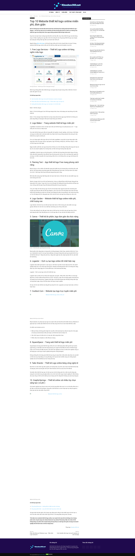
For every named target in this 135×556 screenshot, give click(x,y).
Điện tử (58, 12)
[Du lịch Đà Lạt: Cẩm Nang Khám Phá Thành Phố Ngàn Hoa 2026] (85, 23)
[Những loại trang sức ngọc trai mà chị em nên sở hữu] (85, 86)
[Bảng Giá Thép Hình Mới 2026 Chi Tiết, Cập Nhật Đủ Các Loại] (85, 52)
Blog (84, 12)
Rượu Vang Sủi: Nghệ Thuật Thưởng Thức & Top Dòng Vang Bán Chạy (97, 37)
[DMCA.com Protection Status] (49, 554)
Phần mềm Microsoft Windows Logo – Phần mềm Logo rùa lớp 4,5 (47, 101)
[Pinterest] (91, 547)
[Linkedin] (87, 547)
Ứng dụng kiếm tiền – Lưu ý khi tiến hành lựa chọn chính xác (46, 509)
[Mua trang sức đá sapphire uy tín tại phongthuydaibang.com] (85, 93)
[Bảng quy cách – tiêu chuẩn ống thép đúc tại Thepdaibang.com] (85, 107)
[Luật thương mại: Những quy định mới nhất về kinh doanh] (85, 120)
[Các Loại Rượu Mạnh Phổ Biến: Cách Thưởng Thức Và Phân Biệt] (85, 30)
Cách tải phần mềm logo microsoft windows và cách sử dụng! (46, 99)
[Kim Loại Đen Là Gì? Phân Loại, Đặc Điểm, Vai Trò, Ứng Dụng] (85, 58)
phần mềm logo (40, 43)
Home (31, 16)
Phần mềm (64, 12)
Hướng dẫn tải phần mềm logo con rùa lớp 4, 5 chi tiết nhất (45, 104)
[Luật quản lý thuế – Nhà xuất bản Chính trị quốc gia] (85, 114)
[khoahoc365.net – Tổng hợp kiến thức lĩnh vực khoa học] (67, 5)
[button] (103, 12)
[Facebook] (83, 547)
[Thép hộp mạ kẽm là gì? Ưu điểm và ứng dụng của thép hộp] (85, 100)
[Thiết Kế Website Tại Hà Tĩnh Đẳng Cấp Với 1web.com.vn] (85, 65)
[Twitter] (95, 547)
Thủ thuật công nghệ (75, 12)
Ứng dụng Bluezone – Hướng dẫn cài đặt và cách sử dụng (45, 506)
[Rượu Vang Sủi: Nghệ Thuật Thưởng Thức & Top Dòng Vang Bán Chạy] (85, 37)
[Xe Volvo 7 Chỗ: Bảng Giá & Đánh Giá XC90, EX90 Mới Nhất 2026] (85, 45)
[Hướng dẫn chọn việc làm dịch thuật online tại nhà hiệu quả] (85, 79)
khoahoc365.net (75, 527)
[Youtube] (98, 547)
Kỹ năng (51, 12)
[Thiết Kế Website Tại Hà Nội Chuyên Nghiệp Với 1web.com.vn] (85, 72)
